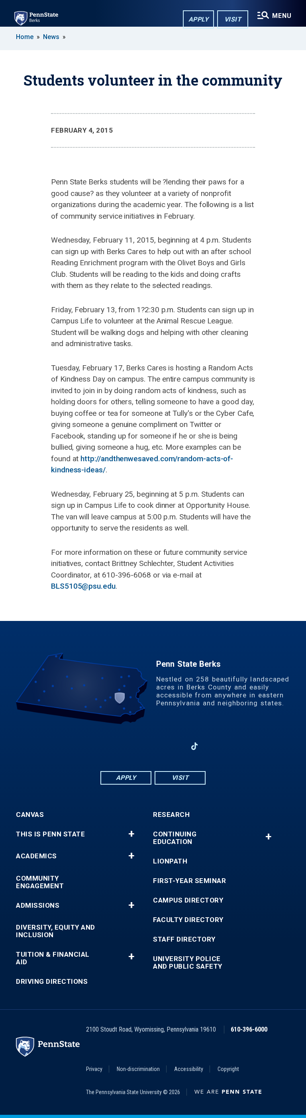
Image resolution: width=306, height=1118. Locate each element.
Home (24, 37)
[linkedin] (132, 746)
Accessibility (188, 1069)
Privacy (94, 1069)
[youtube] (153, 746)
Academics (36, 856)
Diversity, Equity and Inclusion (55, 931)
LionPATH (170, 861)
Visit (232, 19)
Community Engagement (40, 882)
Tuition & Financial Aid (53, 958)
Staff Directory (184, 939)
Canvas (30, 814)
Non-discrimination (138, 1069)
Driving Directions (52, 981)
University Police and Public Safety (187, 962)
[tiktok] (194, 746)
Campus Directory (188, 900)
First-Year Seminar (189, 881)
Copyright (228, 1069)
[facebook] (111, 746)
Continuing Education (174, 838)
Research (171, 814)
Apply (198, 19)
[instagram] (173, 746)
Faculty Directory (188, 920)
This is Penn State (50, 834)
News (51, 37)
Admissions (37, 905)
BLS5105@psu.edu (83, 586)
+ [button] (131, 834)
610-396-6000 (249, 1029)
